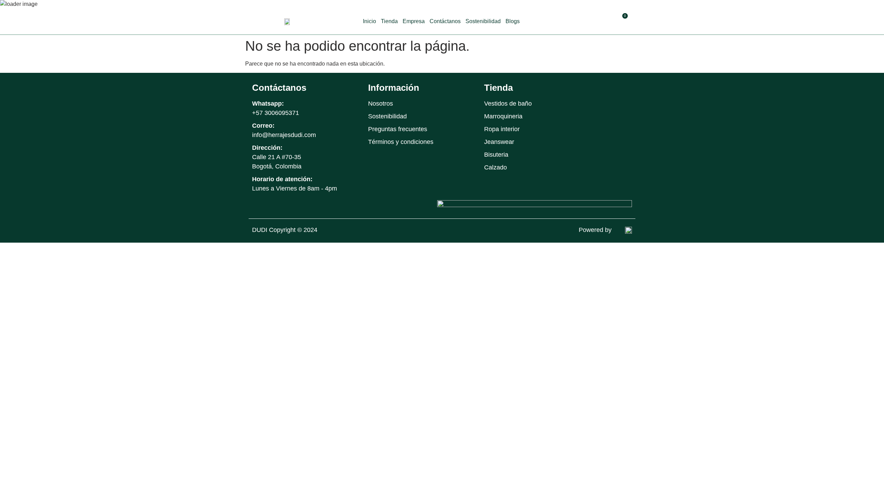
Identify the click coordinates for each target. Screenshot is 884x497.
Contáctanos (445, 21)
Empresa (414, 21)
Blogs (513, 21)
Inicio (369, 21)
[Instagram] (610, 89)
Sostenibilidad (483, 21)
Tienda (389, 21)
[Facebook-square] (594, 89)
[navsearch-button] (607, 20)
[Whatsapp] (625, 89)
